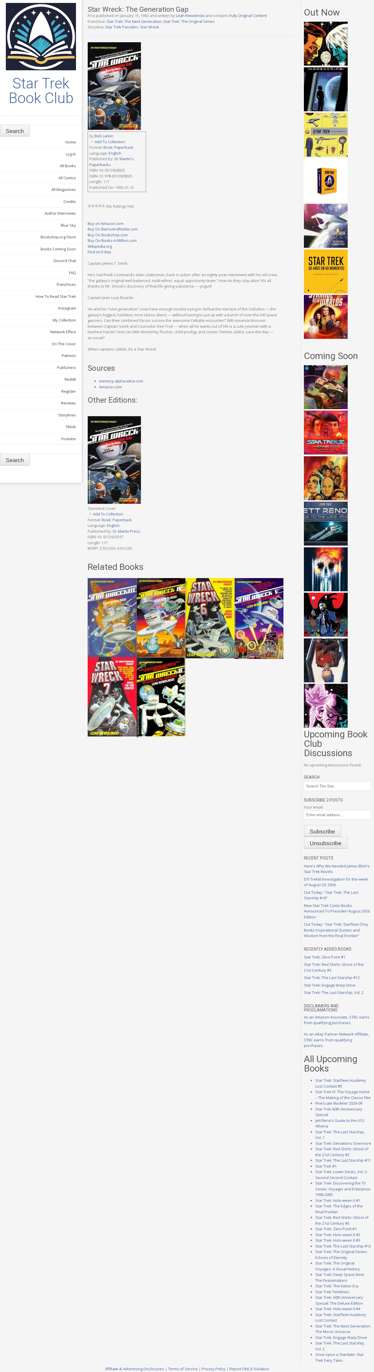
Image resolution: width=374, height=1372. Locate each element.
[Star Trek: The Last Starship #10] (326, 64)
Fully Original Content (248, 15)
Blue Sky (68, 225)
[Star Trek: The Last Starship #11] (326, 726)
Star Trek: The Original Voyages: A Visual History (337, 1266)
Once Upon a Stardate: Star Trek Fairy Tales (339, 1357)
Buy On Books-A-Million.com (112, 240)
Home (70, 142)
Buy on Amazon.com (106, 223)
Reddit (70, 379)
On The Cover (64, 343)
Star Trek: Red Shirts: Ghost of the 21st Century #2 (341, 1151)
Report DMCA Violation (249, 1368)
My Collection (64, 320)
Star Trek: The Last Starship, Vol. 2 (333, 992)
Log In (71, 154)
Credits (69, 201)
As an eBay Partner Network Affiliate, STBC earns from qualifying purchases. (336, 1039)
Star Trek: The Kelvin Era (336, 1286)
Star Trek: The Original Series (189, 21)
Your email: (313, 807)
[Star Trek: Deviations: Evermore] (326, 635)
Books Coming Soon (58, 249)
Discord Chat (64, 260)
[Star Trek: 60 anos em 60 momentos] (326, 292)
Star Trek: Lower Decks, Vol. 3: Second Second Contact (341, 1174)
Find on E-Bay (99, 251)
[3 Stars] (96, 206)
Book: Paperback (118, 147)
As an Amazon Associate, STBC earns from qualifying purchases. (337, 1020)
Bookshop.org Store (58, 237)
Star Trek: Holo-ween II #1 (337, 1200)
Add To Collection (110, 141)
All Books (68, 165)
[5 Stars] (103, 206)
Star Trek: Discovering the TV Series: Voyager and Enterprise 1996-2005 (342, 1188)
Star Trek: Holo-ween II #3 (337, 1240)
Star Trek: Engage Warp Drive (330, 985)
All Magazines (63, 189)
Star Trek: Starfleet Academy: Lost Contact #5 (341, 1083)
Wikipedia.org (100, 246)
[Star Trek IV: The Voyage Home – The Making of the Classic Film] (326, 453)
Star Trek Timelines (332, 1291)
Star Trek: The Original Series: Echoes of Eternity (341, 1254)
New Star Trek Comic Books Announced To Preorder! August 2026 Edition (337, 911)
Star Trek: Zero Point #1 (324, 957)
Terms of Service (183, 1368)
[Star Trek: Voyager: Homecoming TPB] (326, 109)
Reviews (68, 403)
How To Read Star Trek (56, 296)
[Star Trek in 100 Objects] (326, 155)
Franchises (66, 284)
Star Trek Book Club (41, 90)
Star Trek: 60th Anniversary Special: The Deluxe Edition (339, 1300)
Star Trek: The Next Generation (134, 21)
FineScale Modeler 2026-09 (338, 1103)
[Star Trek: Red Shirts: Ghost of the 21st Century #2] (326, 681)
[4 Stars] (100, 206)
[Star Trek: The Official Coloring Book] (326, 246)
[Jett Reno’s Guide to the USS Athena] (326, 544)
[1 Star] (89, 206)
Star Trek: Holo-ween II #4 (337, 1308)
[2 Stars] (93, 206)
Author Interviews (60, 213)
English (115, 153)
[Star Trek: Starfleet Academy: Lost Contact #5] (326, 407)
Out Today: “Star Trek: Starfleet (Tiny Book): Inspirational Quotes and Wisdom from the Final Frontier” (336, 930)
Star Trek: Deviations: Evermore (343, 1143)
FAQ (72, 272)
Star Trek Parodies (121, 27)
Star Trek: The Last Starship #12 (332, 977)
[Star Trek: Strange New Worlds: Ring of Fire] (326, 337)
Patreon (69, 355)
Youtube (68, 438)
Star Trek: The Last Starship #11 (343, 1160)
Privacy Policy (214, 1368)
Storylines (67, 415)
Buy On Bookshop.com (108, 235)
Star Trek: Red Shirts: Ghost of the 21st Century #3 (341, 1220)
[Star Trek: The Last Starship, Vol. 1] (326, 589)
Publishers (66, 367)
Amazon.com (110, 386)
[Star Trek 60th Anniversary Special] (326, 498)
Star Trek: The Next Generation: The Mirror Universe (343, 1329)
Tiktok (70, 426)
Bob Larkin (104, 136)
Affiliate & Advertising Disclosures (134, 1368)
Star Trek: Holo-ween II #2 (337, 1234)
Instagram (67, 308)
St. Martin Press (126, 531)
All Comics (67, 177)
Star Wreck (149, 27)
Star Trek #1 (326, 1166)
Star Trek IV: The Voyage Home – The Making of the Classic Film (343, 1094)
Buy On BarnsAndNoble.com (113, 229)
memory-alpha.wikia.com (121, 381)
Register (68, 391)
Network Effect (63, 331)
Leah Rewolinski (190, 15)
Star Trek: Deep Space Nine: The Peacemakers (340, 1277)
